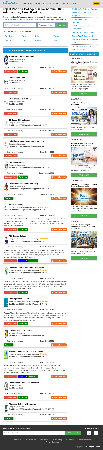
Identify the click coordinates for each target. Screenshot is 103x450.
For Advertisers (30, 440)
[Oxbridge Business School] (6, 302)
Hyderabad (39, 41)
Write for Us (44, 440)
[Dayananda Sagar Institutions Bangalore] (6, 271)
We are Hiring (57, 440)
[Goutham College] (6, 166)
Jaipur (56, 41)
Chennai (8, 41)
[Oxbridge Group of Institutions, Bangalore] (6, 145)
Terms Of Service (84, 440)
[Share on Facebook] (89, 434)
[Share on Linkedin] (95, 434)
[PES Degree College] (6, 239)
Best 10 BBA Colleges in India (83, 32)
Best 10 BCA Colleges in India (83, 36)
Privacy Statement (52, 442)
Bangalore (8, 36)
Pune (24, 36)
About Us (17, 440)
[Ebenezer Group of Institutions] (6, 60)
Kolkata (24, 41)
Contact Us (70, 440)
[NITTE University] (6, 208)
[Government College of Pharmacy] (6, 187)
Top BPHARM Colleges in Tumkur (84, 9)
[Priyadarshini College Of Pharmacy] (6, 386)
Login (96, 3)
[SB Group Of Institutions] (6, 123)
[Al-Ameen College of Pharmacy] (6, 407)
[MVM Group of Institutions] (6, 102)
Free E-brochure (60, 71)
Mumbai (56, 36)
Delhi (37, 36)
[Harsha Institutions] (6, 81)
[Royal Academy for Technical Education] (6, 355)
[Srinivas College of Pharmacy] (6, 334)
